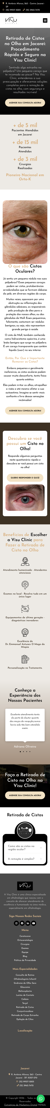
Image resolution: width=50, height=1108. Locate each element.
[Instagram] (16, 923)
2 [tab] (23, 751)
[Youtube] (33, 923)
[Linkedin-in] (27, 923)
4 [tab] (30, 751)
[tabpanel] (25, 729)
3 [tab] (26, 751)
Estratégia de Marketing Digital (20, 1105)
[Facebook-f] (22, 923)
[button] (45, 20)
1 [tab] (20, 751)
